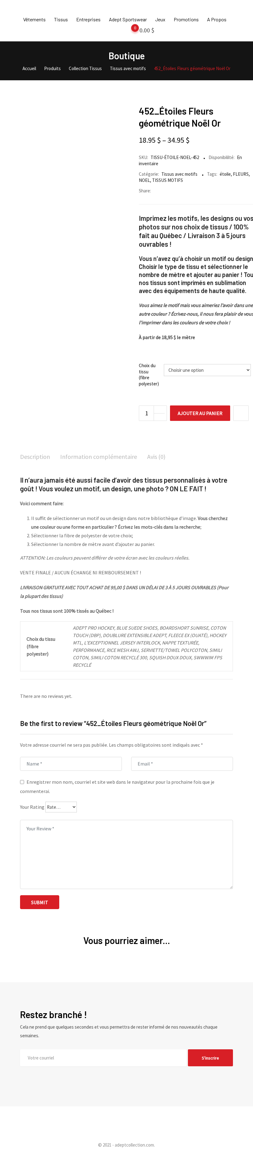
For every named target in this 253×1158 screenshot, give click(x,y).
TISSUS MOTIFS (167, 180)
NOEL (144, 180)
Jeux (160, 19)
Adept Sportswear (128, 19)
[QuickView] (241, 413)
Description (35, 456)
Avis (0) (156, 456)
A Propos (216, 19)
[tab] (35, 457)
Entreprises (88, 19)
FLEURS (241, 174)
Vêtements (34, 19)
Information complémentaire (98, 456)
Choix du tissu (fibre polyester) (149, 375)
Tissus (61, 19)
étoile (225, 174)
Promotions (186, 19)
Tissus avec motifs (179, 174)
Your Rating (32, 807)
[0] (129, 31)
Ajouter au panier (200, 413)
